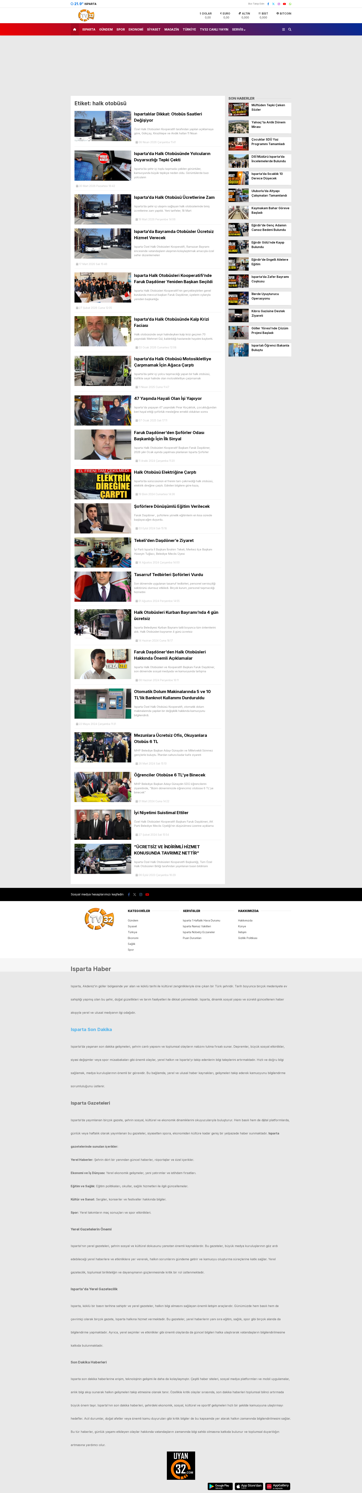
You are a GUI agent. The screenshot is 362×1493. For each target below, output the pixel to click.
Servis (237, 29)
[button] (75, 29)
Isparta (88, 29)
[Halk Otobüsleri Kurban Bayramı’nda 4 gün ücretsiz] (102, 638)
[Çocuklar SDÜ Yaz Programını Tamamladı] (239, 149)
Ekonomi (136, 29)
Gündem (106, 29)
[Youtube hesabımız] (284, 3)
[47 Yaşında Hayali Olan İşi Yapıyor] (102, 424)
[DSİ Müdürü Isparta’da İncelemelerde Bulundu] (239, 166)
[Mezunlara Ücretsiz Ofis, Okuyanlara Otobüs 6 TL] (102, 761)
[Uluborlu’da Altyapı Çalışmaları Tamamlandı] (239, 201)
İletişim (242, 932)
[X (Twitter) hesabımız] (273, 3)
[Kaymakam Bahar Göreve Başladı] (239, 218)
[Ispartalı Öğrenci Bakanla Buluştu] (239, 355)
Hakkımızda (245, 920)
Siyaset (154, 29)
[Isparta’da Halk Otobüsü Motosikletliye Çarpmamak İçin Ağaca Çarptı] (102, 385)
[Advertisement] (181, 67)
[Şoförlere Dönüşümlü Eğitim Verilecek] (102, 532)
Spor (121, 29)
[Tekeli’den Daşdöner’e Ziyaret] (102, 566)
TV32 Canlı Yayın (214, 29)
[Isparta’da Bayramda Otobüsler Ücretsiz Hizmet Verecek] (102, 257)
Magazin (171, 29)
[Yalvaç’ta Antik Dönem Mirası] (239, 132)
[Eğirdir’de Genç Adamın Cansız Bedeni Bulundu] (239, 235)
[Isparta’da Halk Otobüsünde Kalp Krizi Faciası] (102, 345)
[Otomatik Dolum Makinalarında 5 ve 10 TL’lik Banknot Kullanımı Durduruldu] (102, 717)
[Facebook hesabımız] (268, 3)
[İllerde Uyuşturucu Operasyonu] (239, 304)
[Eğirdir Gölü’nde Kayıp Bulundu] (239, 252)
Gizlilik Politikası (247, 938)
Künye (242, 926)
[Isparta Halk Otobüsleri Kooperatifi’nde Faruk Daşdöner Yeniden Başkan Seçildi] (102, 301)
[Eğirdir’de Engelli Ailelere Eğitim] (239, 269)
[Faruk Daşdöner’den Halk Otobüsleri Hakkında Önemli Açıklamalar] (102, 678)
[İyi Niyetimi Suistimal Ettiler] (102, 838)
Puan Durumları (192, 938)
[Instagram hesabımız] (279, 3)
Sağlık (131, 943)
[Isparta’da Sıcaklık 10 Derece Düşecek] (239, 183)
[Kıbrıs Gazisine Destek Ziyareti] (239, 321)
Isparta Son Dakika (91, 1029)
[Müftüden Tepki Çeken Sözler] (239, 115)
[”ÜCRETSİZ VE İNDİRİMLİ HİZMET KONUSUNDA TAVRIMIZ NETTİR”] (102, 872)
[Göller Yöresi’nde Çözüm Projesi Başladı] (239, 338)
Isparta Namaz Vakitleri (197, 926)
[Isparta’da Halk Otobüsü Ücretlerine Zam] (102, 223)
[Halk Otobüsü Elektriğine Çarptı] (102, 498)
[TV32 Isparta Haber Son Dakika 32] (85, 21)
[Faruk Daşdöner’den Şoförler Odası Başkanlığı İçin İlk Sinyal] (102, 458)
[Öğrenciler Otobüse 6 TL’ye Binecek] (102, 801)
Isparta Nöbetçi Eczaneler (199, 932)
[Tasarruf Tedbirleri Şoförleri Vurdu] (102, 600)
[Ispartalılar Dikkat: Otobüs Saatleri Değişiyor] (102, 140)
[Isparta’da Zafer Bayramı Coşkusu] (239, 286)
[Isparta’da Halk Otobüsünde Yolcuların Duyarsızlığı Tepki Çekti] (102, 179)
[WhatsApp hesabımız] (290, 3)
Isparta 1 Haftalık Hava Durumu (201, 920)
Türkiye (189, 29)
